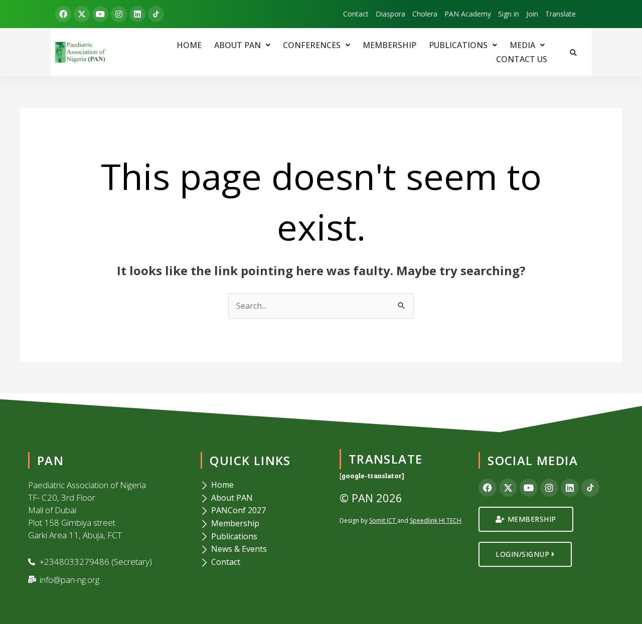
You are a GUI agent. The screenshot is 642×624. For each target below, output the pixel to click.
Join (532, 14)
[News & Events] (263, 549)
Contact (356, 14)
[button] (242, 45)
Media (522, 45)
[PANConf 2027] (263, 510)
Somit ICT (382, 520)
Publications (458, 45)
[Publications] (263, 536)
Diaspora (390, 14)
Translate (560, 14)
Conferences (312, 45)
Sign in (508, 14)
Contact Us (521, 59)
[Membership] (263, 523)
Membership (389, 45)
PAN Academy (467, 14)
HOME (189, 45)
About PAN (237, 45)
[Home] (263, 485)
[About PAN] (263, 498)
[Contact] (263, 562)
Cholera (424, 14)
